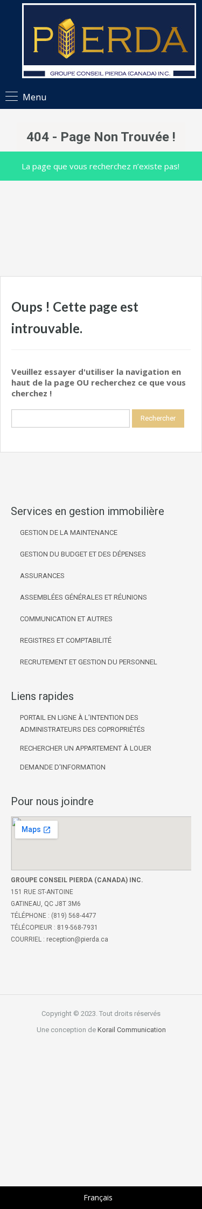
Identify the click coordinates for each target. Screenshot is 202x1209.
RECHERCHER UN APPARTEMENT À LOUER (85, 748)
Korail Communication (131, 1030)
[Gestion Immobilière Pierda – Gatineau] (109, 42)
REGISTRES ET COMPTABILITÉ (66, 640)
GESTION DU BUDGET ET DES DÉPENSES (83, 554)
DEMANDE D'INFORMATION (63, 767)
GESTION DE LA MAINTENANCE (68, 532)
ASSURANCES (42, 576)
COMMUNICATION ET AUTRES (66, 619)
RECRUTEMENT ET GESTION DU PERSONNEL (88, 662)
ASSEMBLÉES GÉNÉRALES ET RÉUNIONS (83, 597)
